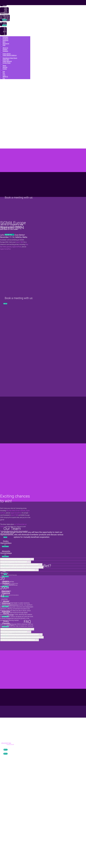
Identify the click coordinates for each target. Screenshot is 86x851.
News (1, 764)
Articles (1, 765)
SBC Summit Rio (5, 796)
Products (2, 14)
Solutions (2, 15)
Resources (2, 18)
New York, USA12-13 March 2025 (4, 813)
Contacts (2, 752)
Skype (9, 742)
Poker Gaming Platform (5, 771)
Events (1, 766)
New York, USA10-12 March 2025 (4, 826)
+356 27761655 (4, 742)
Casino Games (3, 772)
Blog (1, 17)
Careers (2, 751)
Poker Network (3, 759)
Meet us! (5, 303)
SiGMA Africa (4, 824)
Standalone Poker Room (5, 756)
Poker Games (3, 770)
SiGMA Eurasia (4, 783)
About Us (2, 749)
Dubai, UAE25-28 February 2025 (4, 785)
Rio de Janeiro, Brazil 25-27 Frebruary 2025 (4, 799)
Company (2, 12)
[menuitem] (5, 37)
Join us (5, 574)
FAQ (1, 753)
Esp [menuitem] (5, 27)
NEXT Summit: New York (7, 810)
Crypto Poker (3, 761)
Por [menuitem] (5, 29)
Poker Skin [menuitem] (6, 18)
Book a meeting (5, 546)
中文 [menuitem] (5, 30)
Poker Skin (2, 758)
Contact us (4, 19)
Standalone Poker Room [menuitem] (6, 16)
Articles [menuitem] (5, 24)
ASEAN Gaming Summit (7, 838)
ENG (1, 22)
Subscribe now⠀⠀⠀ (9, 234)
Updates (3, 735)
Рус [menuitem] (5, 34)
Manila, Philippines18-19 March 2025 (4, 840)
